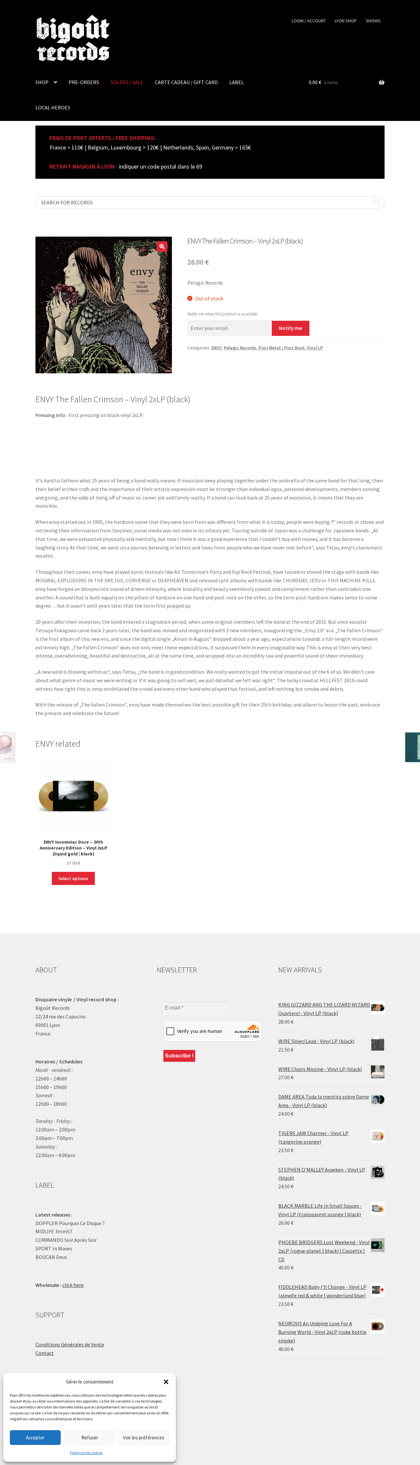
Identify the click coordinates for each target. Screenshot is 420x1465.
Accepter (35, 1437)
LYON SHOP (346, 21)
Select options (73, 878)
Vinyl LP (315, 348)
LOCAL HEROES (52, 107)
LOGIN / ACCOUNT (309, 21)
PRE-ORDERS (84, 82)
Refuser (89, 1437)
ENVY (216, 348)
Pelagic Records (240, 348)
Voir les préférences (143, 1437)
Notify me (290, 328)
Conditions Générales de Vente (69, 1344)
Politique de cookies (86, 1452)
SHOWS (373, 21)
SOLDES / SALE (127, 82)
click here (73, 1285)
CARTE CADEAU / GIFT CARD (186, 82)
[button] (166, 1382)
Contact (44, 1353)
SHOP (42, 82)
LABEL (236, 82)
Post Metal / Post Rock (281, 348)
